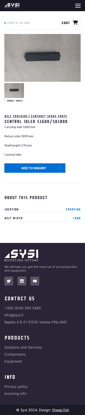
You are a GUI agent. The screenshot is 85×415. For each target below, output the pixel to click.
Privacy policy (16, 386)
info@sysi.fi (13, 315)
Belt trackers (15, 116)
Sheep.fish (60, 410)
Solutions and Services (23, 347)
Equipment (13, 361)
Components (15, 354)
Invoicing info (15, 393)
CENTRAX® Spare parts (49, 116)
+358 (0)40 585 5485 (22, 308)
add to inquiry (33, 168)
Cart (65, 22)
